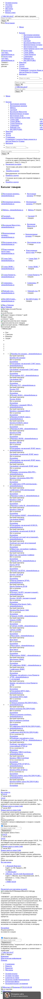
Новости (28, 72)
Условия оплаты (11, 974)
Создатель (32, 70)
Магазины (9, 970)
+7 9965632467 (10, 872)
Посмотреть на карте (13, 164)
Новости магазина (10, 826)
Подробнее (14, 362)
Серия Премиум (30, 54)
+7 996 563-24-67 (7, 16)
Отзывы (35, 72)
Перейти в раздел (12, 171)
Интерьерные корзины (32, 37)
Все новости (5, 792)
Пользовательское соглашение (16, 983)
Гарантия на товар (12, 978)
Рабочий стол (29, 58)
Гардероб (27, 41)
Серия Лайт (28, 50)
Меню (21, 27)
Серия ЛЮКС (29, 52)
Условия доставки (12, 976)
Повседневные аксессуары (20, 118)
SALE (3, 798)
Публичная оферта (12, 981)
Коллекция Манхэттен (32, 43)
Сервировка (28, 56)
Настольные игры (30, 47)
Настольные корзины (32, 35)
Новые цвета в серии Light (11, 810)
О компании (23, 70)
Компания (4, 956)
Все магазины (6, 862)
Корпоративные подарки (33, 45)
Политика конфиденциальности (17, 979)
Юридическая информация (11, 958)
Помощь (4, 960)
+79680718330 (10, 882)
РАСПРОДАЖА (30, 60)
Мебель (26, 39)
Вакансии (9, 968)
